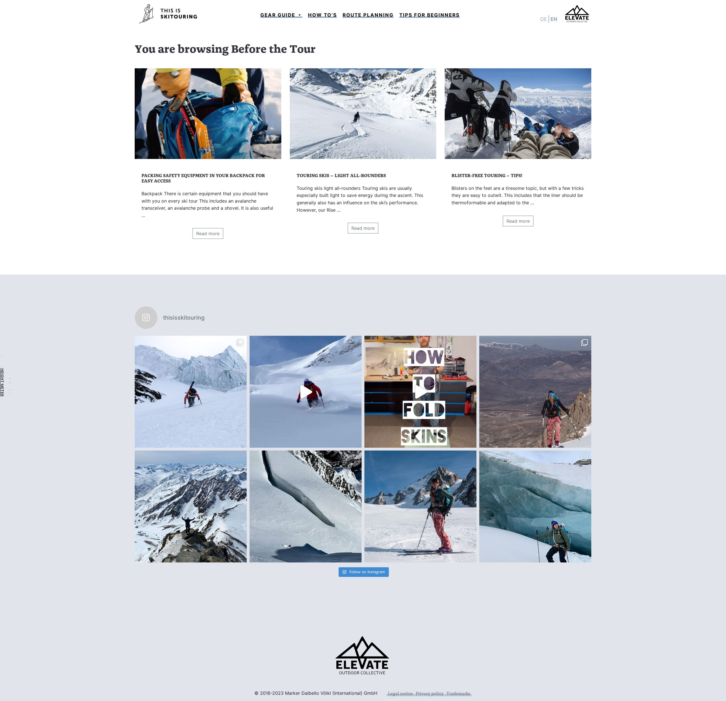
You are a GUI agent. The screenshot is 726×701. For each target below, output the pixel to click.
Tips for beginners (429, 15)
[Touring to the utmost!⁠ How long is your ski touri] (191, 506)
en (553, 19)
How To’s (322, 15)
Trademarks (458, 693)
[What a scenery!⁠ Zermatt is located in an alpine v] (535, 506)
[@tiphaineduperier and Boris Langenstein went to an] (191, 392)
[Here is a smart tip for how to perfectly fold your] (420, 392)
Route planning (368, 15)
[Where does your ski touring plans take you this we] (306, 392)
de (543, 19)
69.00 (10, 387)
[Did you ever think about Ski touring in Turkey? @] (535, 392)
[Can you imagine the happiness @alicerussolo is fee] (420, 506)
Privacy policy (430, 693)
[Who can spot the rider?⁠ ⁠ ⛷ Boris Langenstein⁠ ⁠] (306, 506)
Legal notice (400, 693)
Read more (208, 233)
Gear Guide (277, 15)
